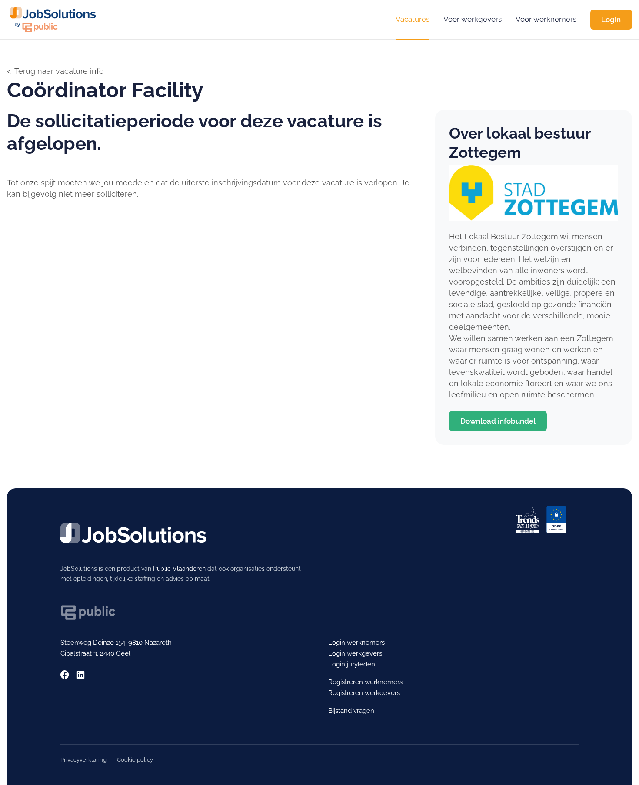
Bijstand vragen (351, 711)
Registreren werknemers (365, 682)
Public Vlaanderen (179, 568)
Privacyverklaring (83, 759)
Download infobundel (498, 421)
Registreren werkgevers (364, 693)
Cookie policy (135, 759)
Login (611, 19)
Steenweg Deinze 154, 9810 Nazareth (116, 642)
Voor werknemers (546, 19)
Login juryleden (351, 664)
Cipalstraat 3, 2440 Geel (95, 653)
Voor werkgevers (472, 19)
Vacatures (412, 19)
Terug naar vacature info (59, 71)
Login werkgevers (355, 653)
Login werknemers (356, 642)
